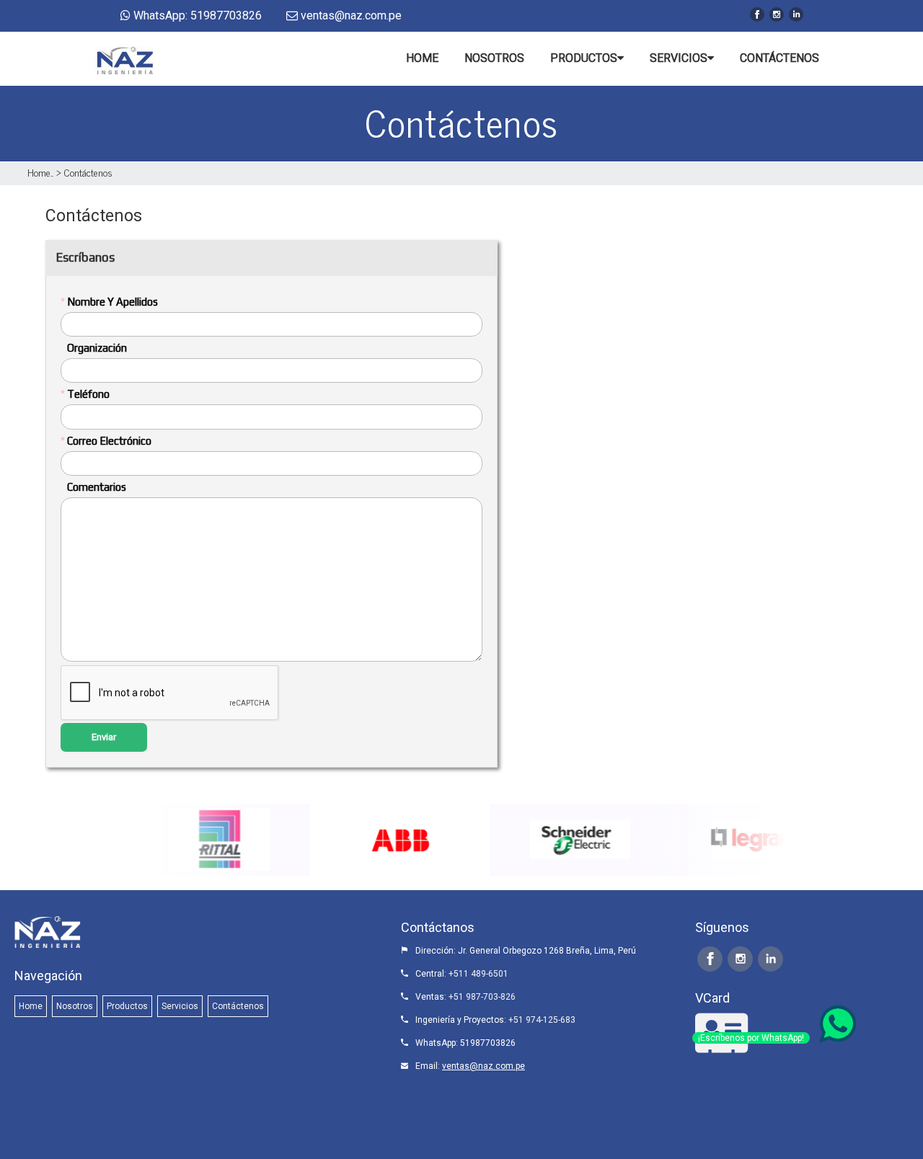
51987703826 (488, 1043)
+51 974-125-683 (541, 1020)
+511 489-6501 (478, 974)
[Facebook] (757, 14)
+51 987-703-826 (482, 997)
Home (38, 172)
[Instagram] (776, 14)
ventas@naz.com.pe (483, 1066)
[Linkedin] (796, 14)
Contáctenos (88, 172)
